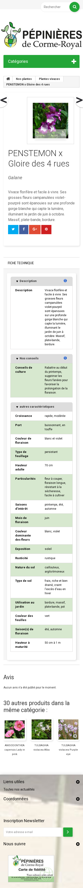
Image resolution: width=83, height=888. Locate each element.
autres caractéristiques (36, 406)
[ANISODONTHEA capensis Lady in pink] (14, 729)
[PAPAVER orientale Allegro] (4, 100)
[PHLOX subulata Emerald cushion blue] (78, 100)
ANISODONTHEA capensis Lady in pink (14, 750)
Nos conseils (29, 358)
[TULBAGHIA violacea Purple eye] (68, 729)
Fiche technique (21, 263)
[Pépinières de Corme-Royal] (41, 35)
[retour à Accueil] (8, 79)
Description (28, 281)
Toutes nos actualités (19, 789)
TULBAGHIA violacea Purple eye (68, 750)
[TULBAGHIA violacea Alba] (41, 729)
